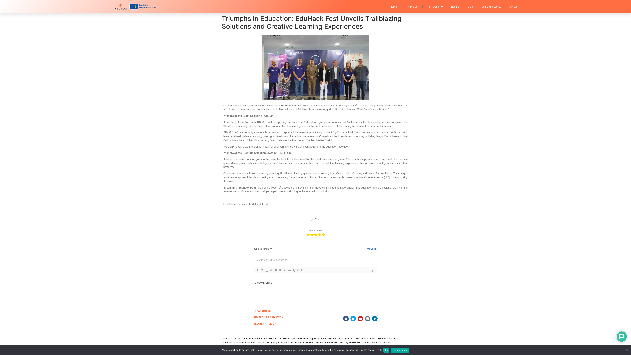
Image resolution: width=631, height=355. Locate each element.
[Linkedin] (375, 318)
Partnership (433, 6)
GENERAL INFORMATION (268, 317)
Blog (470, 6)
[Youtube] (360, 318)
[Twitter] (353, 318)
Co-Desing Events (491, 6)
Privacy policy (400, 350)
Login (373, 248)
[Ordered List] (275, 270)
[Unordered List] (280, 270)
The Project (411, 6)
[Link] (294, 270)
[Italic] (262, 270)
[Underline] (266, 270)
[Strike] (271, 270)
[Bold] (257, 270)
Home (393, 6)
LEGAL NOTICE (262, 311)
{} (298, 270)
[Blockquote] (285, 270)
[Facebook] (346, 318)
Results (455, 6)
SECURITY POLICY (264, 323)
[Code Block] (289, 270)
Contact (514, 6)
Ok (386, 350)
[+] (303, 270)
